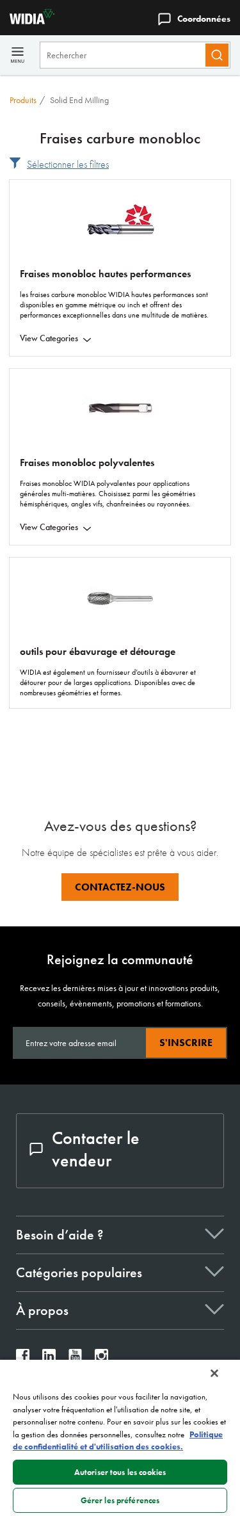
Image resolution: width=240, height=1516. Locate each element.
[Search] (216, 55)
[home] (27, 21)
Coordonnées (203, 18)
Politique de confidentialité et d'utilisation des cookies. (118, 1441)
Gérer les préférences (120, 1500)
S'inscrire (185, 1042)
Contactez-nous (120, 887)
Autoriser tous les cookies (120, 1472)
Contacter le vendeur (96, 1149)
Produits (23, 100)
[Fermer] (214, 1373)
